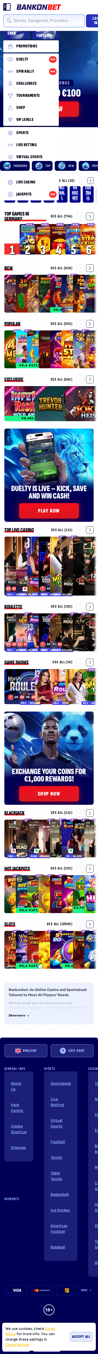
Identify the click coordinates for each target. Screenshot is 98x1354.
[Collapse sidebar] (7, 7)
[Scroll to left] (82, 180)
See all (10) (65, 180)
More (84, 1290)
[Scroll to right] (90, 180)
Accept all (81, 1336)
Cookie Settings (17, 1345)
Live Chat (76, 1050)
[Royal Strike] (75, 239)
